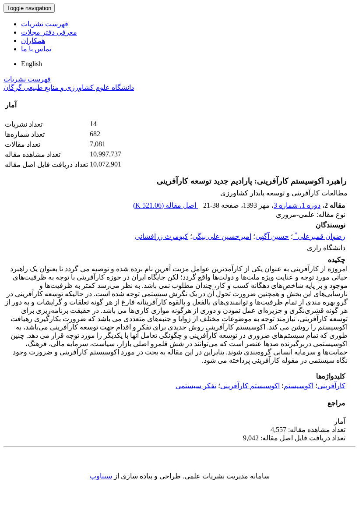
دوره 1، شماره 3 (297, 205)
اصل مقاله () (165, 205)
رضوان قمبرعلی (320, 236)
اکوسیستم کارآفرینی (250, 386)
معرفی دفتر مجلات (49, 32)
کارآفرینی (331, 386)
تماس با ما (36, 49)
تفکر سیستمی (196, 386)
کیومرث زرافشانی (161, 236)
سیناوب (101, 476)
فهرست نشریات (44, 24)
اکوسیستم (298, 386)
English (31, 63)
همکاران (33, 40)
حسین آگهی (272, 236)
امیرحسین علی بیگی (221, 236)
